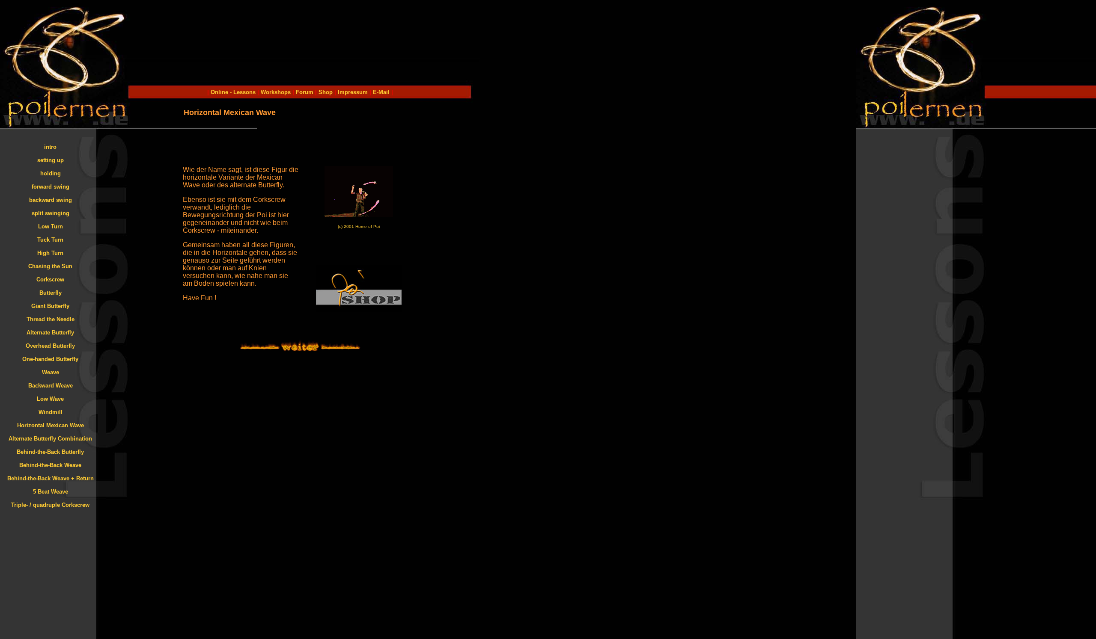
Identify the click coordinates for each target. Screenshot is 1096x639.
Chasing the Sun (50, 266)
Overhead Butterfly (50, 346)
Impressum (353, 92)
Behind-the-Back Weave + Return (50, 478)
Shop (326, 92)
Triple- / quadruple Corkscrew (50, 505)
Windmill (51, 412)
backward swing (50, 200)
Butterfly (50, 293)
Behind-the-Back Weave (50, 465)
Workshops (276, 92)
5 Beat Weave (50, 491)
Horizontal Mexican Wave (50, 425)
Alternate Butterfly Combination (50, 438)
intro (50, 147)
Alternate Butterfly (50, 332)
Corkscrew (50, 279)
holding (50, 173)
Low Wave (50, 399)
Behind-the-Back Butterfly (50, 452)
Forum (304, 92)
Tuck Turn (50, 240)
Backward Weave (50, 385)
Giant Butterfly (50, 306)
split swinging (50, 213)
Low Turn (50, 226)
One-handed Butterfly (50, 359)
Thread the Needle (50, 319)
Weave (50, 372)
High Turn (50, 253)
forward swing (50, 186)
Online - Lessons (234, 92)
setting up (50, 160)
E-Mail (380, 92)
